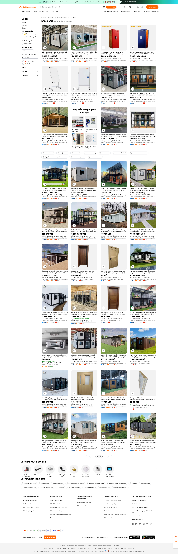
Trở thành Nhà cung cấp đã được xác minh (142, 511)
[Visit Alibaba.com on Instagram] (144, 524)
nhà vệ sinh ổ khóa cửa (121, 153)
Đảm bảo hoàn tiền (55, 504)
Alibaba (43, 17)
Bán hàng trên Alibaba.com (139, 500)
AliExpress (63, 545)
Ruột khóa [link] (72, 17)
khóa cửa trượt (146, 483)
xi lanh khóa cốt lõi (49, 153)
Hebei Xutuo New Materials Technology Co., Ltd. (55, 60)
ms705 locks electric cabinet (76, 483)
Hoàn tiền (107, 511)
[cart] (130, 7)
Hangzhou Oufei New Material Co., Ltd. (82, 279)
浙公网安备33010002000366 (119, 551)
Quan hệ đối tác (136, 516)
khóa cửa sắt (76, 153)
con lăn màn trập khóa (47, 487)
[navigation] (30, 237)
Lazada (89, 545)
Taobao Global (97, 545)
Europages (116, 545)
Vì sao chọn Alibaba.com (30, 500)
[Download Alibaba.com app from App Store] (134, 537)
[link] (175, 536)
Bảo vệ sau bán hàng (56, 511)
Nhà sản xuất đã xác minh (84, 502)
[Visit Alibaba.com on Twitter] (140, 524)
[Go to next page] (110, 456)
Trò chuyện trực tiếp (110, 504)
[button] (104, 7)
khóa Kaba (134, 483)
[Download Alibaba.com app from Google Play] (148, 537)
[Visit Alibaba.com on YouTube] (147, 524)
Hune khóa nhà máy (91, 153)
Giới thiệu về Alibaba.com (31, 496)
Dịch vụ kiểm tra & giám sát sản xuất (60, 514)
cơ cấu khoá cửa (105, 487)
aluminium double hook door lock (117, 483)
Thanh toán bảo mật (56, 500)
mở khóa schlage (58, 483)
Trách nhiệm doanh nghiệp (30, 507)
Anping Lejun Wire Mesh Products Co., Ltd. (83, 322)
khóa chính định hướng (30, 483)
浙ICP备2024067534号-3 (136, 551)
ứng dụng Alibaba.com (120, 537)
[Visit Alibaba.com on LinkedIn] (136, 524)
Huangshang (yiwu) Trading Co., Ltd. (140, 363)
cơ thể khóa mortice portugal (139, 153)
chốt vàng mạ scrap (90, 487)
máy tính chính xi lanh (96, 157)
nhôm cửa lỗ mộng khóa (30, 487)
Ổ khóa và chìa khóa (61, 17)
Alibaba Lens (31, 537)
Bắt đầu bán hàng (136, 504)
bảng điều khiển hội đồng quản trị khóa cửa (55, 157)
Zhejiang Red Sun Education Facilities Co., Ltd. (55, 101)
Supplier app (91, 537)
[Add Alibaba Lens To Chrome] (50, 537)
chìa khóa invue (45, 483)
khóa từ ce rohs (105, 153)
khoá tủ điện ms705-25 (121, 487)
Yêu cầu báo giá (81, 506)
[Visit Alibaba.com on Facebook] (132, 524)
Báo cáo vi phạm (109, 518)
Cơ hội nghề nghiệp (28, 511)
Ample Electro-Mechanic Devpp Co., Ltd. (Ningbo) (114, 60)
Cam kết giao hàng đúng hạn (58, 507)
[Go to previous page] (88, 456)
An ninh (50, 17)
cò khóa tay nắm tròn (74, 487)
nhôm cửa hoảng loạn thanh (96, 483)
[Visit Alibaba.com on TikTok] (151, 524)
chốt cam (61, 487)
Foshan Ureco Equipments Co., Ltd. (140, 407)
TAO (103, 545)
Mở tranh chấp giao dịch (111, 507)
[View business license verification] (106, 551)
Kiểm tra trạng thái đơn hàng (139, 507)
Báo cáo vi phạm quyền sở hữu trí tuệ (115, 514)
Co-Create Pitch (28, 504)
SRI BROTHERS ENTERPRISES (50, 364)
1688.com (70, 545)
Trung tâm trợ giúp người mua (112, 500)
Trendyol (108, 545)
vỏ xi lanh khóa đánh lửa (78, 157)
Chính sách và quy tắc (56, 518)
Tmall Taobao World (79, 545)
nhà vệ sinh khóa (63, 153)
